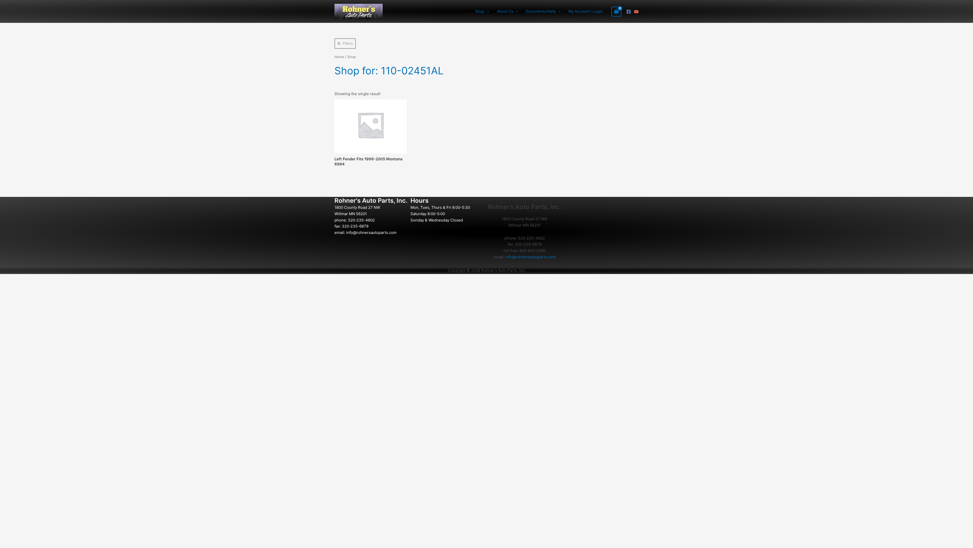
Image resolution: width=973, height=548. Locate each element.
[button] (486, 11)
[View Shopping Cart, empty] (616, 11)
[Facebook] (628, 11)
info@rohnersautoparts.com (371, 232)
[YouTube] (636, 11)
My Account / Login (585, 11)
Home (339, 57)
